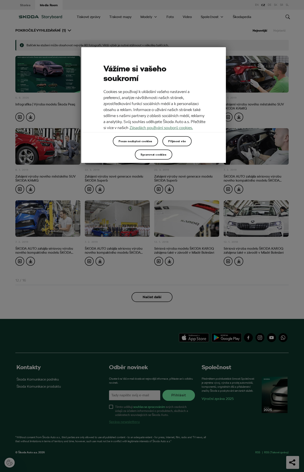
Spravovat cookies (153, 154)
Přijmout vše (177, 141)
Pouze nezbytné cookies (135, 141)
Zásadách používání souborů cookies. (161, 127)
